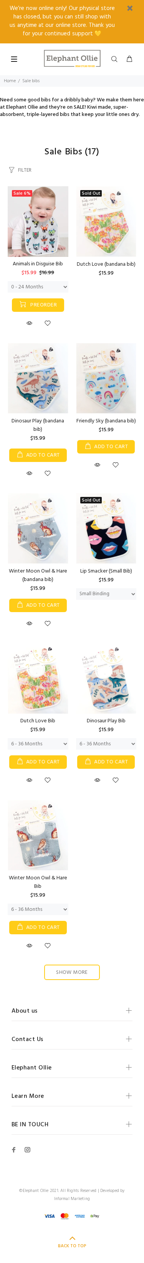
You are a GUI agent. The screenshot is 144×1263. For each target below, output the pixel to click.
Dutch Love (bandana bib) (106, 264)
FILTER (24, 170)
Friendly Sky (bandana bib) (106, 421)
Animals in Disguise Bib (38, 264)
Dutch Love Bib (37, 721)
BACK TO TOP (72, 1246)
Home (10, 81)
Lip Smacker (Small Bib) (106, 571)
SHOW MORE (72, 972)
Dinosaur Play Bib (106, 721)
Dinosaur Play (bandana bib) (38, 425)
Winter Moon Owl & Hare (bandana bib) (38, 575)
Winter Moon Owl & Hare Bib (38, 882)
